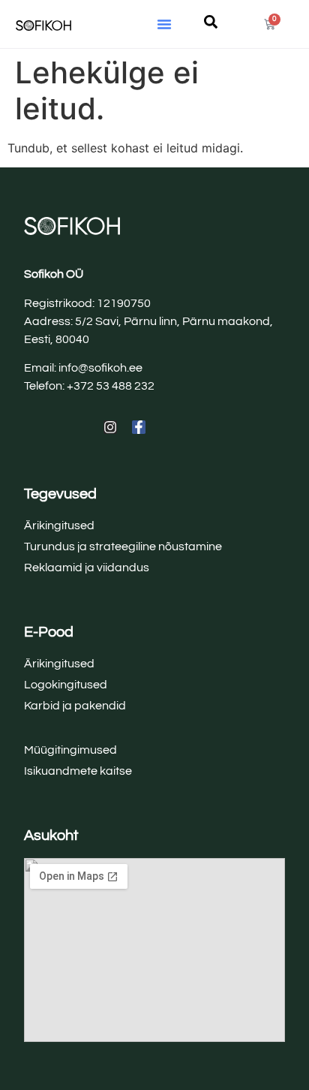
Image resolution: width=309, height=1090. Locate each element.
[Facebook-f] (139, 427)
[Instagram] (110, 427)
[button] (164, 24)
